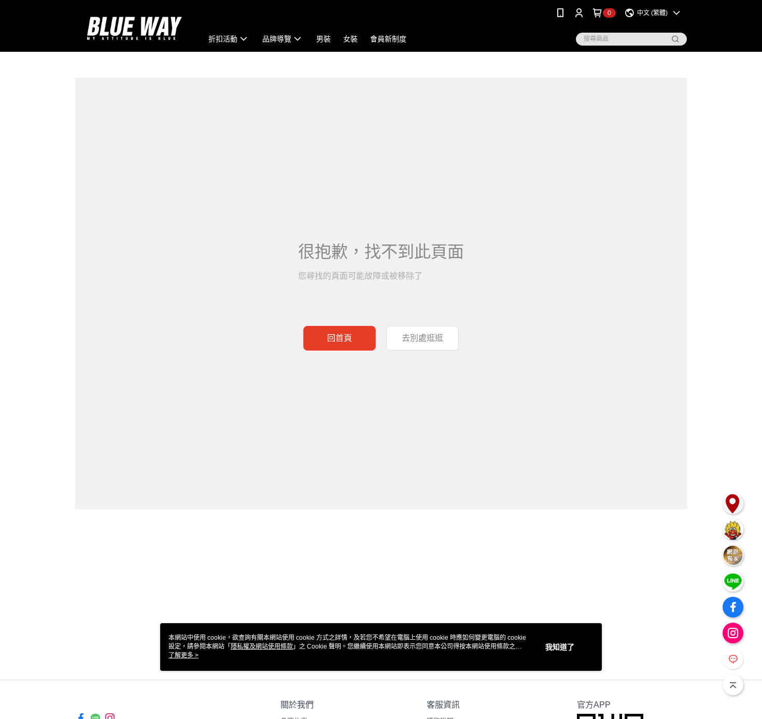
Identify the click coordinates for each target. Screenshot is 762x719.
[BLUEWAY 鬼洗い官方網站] (132, 27)
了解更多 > (183, 655)
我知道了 (559, 647)
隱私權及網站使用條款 (262, 646)
